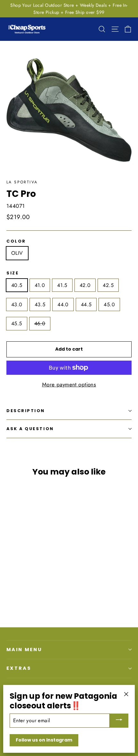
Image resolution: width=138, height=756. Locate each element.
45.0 (109, 304)
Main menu (24, 649)
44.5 (86, 304)
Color (16, 241)
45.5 (16, 323)
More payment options (69, 384)
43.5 (40, 304)
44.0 (63, 304)
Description (25, 410)
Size (12, 273)
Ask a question (30, 428)
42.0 (85, 285)
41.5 (62, 285)
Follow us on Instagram (44, 740)
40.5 (16, 285)
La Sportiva (22, 182)
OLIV (17, 253)
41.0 (40, 285)
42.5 (108, 285)
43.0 (16, 304)
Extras (18, 668)
